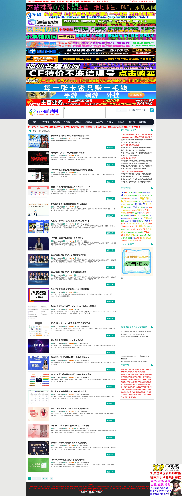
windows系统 (139, 232)
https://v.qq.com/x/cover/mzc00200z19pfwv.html (134, 336)
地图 (140, 193)
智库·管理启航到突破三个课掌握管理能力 (68, 255)
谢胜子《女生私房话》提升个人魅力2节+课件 (70, 426)
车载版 (149, 226)
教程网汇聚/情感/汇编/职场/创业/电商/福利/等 (70, 136)
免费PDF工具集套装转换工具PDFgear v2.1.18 (70, 187)
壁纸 (143, 193)
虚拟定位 (128, 210)
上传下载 (125, 204)
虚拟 (135, 218)
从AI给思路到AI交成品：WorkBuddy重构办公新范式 (73, 306)
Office (123, 193)
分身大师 (148, 238)
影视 (130, 193)
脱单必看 (127, 221)
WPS (126, 193)
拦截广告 (142, 226)
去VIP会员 (132, 226)
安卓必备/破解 (85, 224)
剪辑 (125, 195)
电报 (126, 218)
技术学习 (46, 122)
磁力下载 (133, 207)
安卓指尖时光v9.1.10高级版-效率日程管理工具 (70, 323)
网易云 (146, 207)
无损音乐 (126, 199)
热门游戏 (140, 204)
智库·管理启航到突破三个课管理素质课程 (68, 272)
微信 (145, 201)
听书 (137, 193)
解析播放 (124, 359)
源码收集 (121, 122)
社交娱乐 (78, 122)
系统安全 (137, 235)
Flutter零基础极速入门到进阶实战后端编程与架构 (72, 170)
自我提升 (131, 195)
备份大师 (138, 241)
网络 (146, 195)
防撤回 (140, 221)
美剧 (124, 210)
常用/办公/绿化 (84, 190)
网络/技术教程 (85, 139)
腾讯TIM (130, 235)
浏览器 (128, 238)
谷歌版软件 (124, 240)
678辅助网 (60, 139)
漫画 (131, 199)
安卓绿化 (56, 122)
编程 (136, 195)
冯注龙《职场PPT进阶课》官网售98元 (67, 238)
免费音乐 (131, 240)
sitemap (91, 493)
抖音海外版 (146, 213)
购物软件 (129, 213)
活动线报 (99, 122)
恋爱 (146, 193)
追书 (150, 210)
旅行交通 (135, 213)
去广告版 (131, 204)
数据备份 (130, 215)
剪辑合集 (147, 221)
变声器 (145, 210)
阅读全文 (110, 148)
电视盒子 (136, 199)
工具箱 (147, 232)
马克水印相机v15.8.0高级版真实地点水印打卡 (70, 221)
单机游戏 (67, 122)
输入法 (133, 229)
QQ (142, 201)
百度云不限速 (130, 201)
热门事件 (140, 207)
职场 (139, 195)
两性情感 (142, 122)
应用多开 (128, 224)
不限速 (139, 210)
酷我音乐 (123, 213)
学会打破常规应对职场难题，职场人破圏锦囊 (70, 289)
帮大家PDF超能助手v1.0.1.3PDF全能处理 (68, 391)
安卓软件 (142, 235)
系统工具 (89, 122)
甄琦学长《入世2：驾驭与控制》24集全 (67, 153)
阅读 (125, 226)
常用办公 (110, 122)
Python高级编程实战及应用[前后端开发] (68, 460)
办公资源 (126, 207)
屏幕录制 (140, 229)
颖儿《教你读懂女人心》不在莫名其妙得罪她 (70, 408)
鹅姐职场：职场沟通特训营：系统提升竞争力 (70, 357)
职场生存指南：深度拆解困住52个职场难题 (69, 204)
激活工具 (140, 224)
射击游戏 (127, 229)
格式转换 (126, 232)
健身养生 (134, 210)
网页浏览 (131, 232)
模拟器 (133, 238)
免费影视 (138, 238)
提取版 (141, 213)
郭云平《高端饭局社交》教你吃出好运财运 (69, 443)
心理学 (146, 218)
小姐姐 (137, 202)
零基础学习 (134, 221)
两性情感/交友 (84, 343)
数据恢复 (145, 215)
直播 (142, 198)
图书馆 (143, 238)
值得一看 (131, 122)
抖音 (143, 195)
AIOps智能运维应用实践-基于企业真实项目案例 (71, 374)
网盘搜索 (137, 215)
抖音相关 (134, 224)
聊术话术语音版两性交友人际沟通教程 (67, 340)
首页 (34, 122)
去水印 (134, 193)
